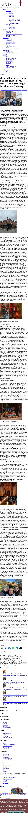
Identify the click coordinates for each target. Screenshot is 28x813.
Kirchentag (5, 736)
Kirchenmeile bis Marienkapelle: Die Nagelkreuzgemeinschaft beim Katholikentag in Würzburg (14, 682)
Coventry (19, 90)
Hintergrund (6, 748)
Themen (8, 17)
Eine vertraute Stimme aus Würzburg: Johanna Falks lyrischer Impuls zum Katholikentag (15, 702)
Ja (9, 812)
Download (5, 767)
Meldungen (8, 11)
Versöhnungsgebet (7, 758)
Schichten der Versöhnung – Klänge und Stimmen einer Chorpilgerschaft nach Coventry (15, 688)
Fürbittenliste (6, 755)
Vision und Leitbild (7, 760)
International (6, 747)
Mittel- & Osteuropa (7, 734)
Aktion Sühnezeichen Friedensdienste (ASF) (11, 112)
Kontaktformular (7, 727)
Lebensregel (6, 757)
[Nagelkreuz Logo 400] (11, 7)
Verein (4, 743)
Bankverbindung (7, 765)
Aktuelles (2, 74)
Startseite (5, 722)
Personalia (24, 90)
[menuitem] (15, 19)
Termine (5, 723)
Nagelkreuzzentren (7, 746)
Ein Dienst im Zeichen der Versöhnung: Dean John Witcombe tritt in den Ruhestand (15, 695)
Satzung (5, 771)
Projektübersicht (7, 733)
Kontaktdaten (6, 769)
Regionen (8, 24)
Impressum (5, 726)
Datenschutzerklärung (18, 812)
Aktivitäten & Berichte (6, 90)
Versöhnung (6, 754)
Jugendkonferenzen (7, 737)
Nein (12, 812)
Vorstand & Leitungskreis (9, 744)
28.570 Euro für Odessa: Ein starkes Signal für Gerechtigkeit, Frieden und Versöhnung (14, 674)
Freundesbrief (6, 768)
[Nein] (24, 812)
